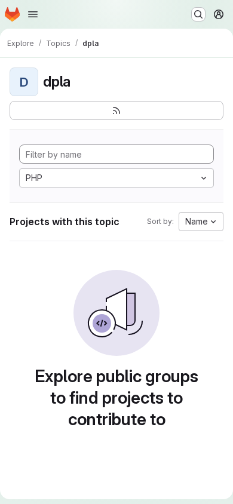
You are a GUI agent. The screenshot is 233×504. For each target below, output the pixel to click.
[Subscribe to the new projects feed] (116, 110)
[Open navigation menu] (32, 14)
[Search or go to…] (198, 14)
